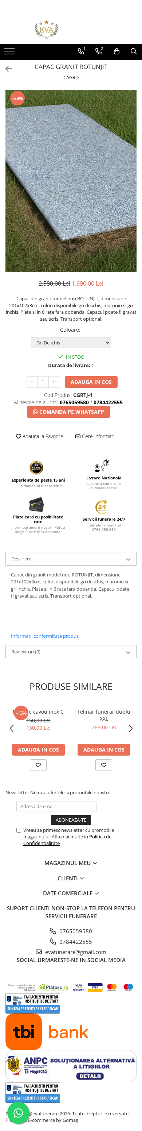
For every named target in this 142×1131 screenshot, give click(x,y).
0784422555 (75, 941)
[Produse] (10, 53)
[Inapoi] (5, 69)
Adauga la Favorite (42, 436)
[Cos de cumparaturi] (117, 51)
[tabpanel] (71, 181)
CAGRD (71, 77)
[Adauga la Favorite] (38, 765)
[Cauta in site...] (134, 51)
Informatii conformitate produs (45, 636)
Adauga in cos (91, 381)
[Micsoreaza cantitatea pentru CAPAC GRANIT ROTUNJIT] (32, 382)
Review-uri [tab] (25, 651)
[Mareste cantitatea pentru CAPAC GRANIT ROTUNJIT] (53, 382)
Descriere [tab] (21, 558)
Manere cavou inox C (38, 711)
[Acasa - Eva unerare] (71, 29)
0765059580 (75, 931)
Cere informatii (97, 436)
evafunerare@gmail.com (75, 952)
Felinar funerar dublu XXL (104, 715)
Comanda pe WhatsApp (71, 411)
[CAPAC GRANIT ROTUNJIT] (71, 181)
